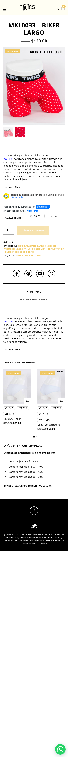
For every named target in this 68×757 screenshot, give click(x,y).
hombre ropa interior (28, 255)
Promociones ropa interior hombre (25, 249)
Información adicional (34, 299)
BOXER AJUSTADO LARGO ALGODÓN (37, 246)
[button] (5, 7)
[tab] (34, 292)
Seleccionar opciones (27, 401)
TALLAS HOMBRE (14, 218)
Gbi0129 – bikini (12, 418)
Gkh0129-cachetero (48, 424)
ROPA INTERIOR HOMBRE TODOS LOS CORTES (33, 250)
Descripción (34, 292)
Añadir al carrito (33, 230)
